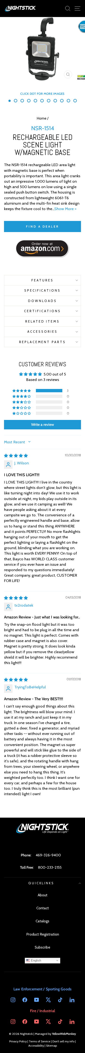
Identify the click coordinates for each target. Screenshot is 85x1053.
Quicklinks (41, 883)
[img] (16, 455)
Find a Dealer (42, 226)
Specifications (42, 290)
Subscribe (42, 947)
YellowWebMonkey (64, 1034)
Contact (42, 908)
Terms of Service (39, 1041)
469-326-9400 (48, 855)
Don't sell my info (63, 1041)
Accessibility (36, 1045)
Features (42, 280)
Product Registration (42, 934)
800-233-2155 (50, 867)
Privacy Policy (18, 1041)
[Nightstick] (20, 8)
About (42, 895)
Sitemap (51, 1045)
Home (42, 118)
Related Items (42, 321)
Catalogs (42, 921)
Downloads (42, 301)
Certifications (42, 311)
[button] (22, 390)
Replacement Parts (42, 342)
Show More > (65, 208)
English (35, 960)
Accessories (42, 331)
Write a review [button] (42, 424)
